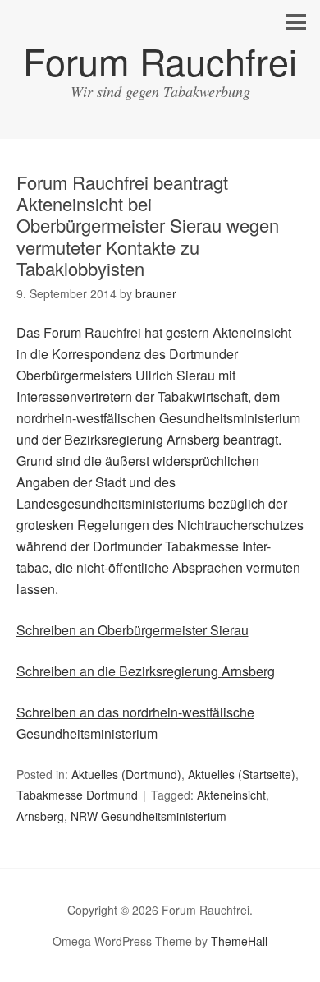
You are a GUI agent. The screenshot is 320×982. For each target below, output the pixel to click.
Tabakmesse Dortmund (77, 794)
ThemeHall (239, 941)
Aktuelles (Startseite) (241, 774)
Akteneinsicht (231, 794)
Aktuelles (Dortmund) (126, 774)
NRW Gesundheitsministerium (148, 816)
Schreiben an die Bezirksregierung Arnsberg (145, 671)
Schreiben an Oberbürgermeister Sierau (132, 629)
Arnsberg (40, 816)
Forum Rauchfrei (160, 60)
